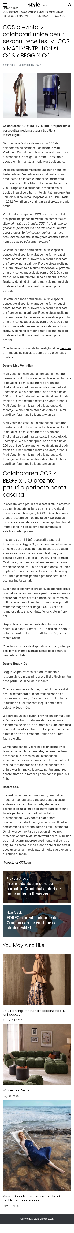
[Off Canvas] (5, 5)
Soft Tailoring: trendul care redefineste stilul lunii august (34, 1013)
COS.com (25, 862)
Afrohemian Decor (16, 1090)
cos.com (65, 348)
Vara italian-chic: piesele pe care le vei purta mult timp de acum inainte (36, 1198)
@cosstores (10, 862)
